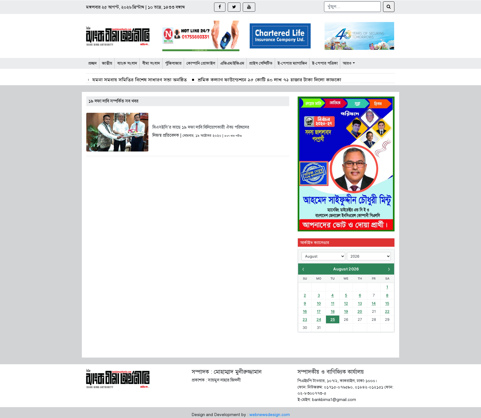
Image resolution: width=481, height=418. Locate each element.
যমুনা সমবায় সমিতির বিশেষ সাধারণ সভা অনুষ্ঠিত (139, 80)
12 (346, 303)
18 (333, 311)
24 (318, 319)
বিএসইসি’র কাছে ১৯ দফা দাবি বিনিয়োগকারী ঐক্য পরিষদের (201, 127)
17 (319, 311)
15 (387, 303)
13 (360, 303)
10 (319, 303)
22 (387, 311)
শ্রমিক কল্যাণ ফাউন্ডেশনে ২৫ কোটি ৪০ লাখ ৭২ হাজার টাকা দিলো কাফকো (269, 80)
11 (332, 303)
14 (374, 303)
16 (305, 311)
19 (346, 311)
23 (305, 319)
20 (359, 311)
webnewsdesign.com (269, 414)
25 (332, 319)
